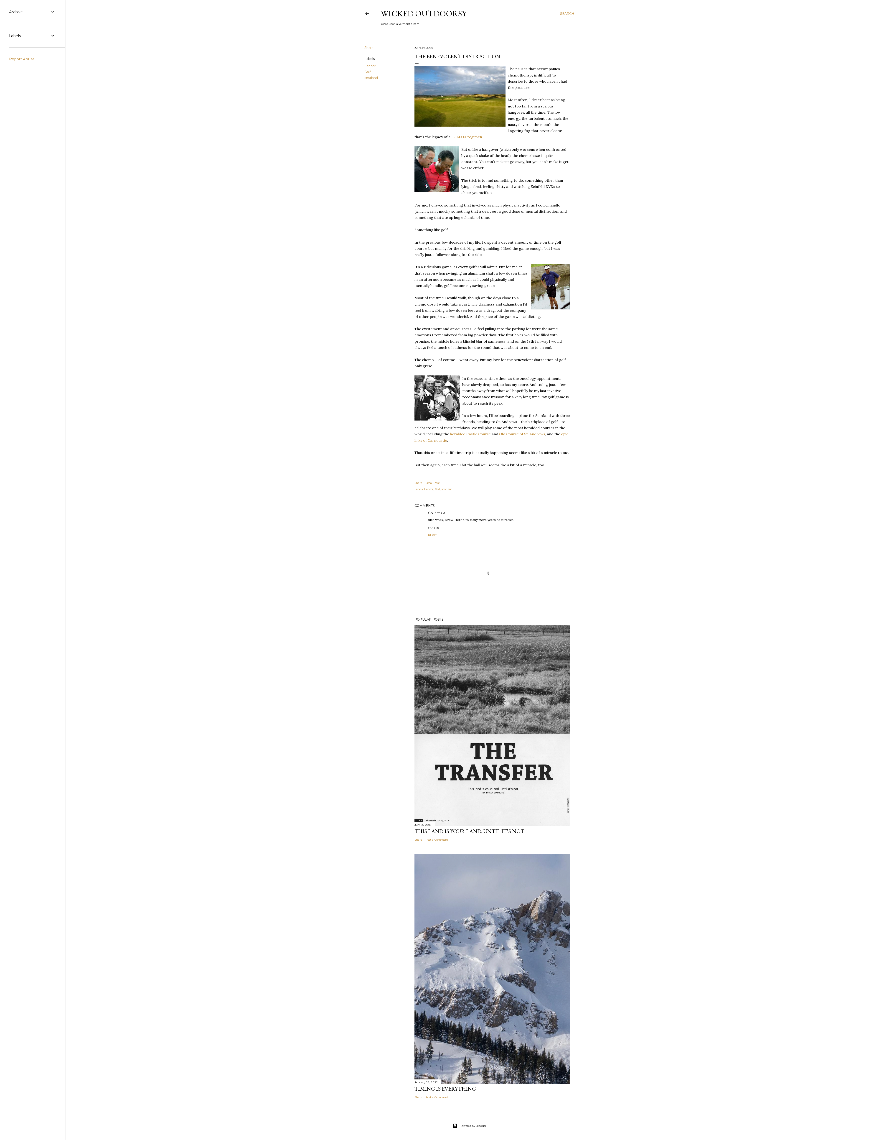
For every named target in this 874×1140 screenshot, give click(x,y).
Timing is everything (445, 1088)
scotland (371, 78)
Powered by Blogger (473, 1125)
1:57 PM (440, 513)
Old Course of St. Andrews (522, 434)
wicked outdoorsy (424, 13)
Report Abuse (22, 59)
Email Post (432, 483)
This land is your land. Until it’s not (469, 831)
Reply (432, 535)
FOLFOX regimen (466, 137)
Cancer (370, 66)
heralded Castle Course (470, 434)
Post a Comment (436, 839)
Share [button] (368, 48)
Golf (367, 72)
